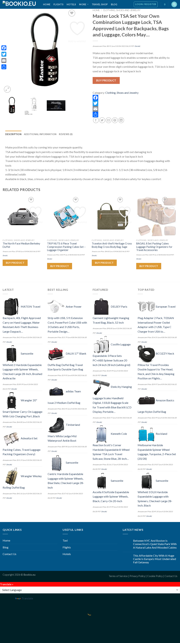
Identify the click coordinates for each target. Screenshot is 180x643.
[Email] (135, 109)
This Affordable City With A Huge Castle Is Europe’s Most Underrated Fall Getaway (154, 559)
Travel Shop (100, 4)
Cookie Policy (155, 576)
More (82, 4)
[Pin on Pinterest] (115, 120)
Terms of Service (118, 576)
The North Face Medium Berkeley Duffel (21, 245)
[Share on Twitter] (102, 120)
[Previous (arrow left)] (3, 618)
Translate (27, 598)
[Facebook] (135, 97)
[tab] (13, 134)
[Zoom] (7, 89)
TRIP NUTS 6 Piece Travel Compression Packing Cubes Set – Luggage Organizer (66, 247)
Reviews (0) (65, 134)
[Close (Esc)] (3, 604)
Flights (58, 4)
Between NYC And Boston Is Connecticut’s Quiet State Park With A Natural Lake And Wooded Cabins (155, 544)
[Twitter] (135, 103)
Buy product (106, 80)
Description (13, 134)
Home (46, 4)
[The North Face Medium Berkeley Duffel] (23, 216)
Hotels (71, 4)
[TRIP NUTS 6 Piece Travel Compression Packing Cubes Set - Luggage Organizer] (67, 216)
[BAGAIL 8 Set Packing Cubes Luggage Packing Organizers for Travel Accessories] (156, 216)
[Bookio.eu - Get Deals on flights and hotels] (20, 4)
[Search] (174, 4)
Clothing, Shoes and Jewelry (121, 10)
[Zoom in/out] (13, 604)
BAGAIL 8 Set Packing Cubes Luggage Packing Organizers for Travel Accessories (154, 247)
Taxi (65, 540)
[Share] (135, 114)
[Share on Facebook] (96, 120)
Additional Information (40, 134)
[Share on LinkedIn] (121, 120)
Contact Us (9, 554)
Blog (114, 4)
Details (137, 46)
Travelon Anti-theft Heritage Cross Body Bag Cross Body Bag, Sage (112, 245)
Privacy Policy (137, 576)
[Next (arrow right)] (13, 618)
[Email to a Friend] (108, 120)
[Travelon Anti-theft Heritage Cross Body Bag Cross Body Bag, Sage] (112, 216)
